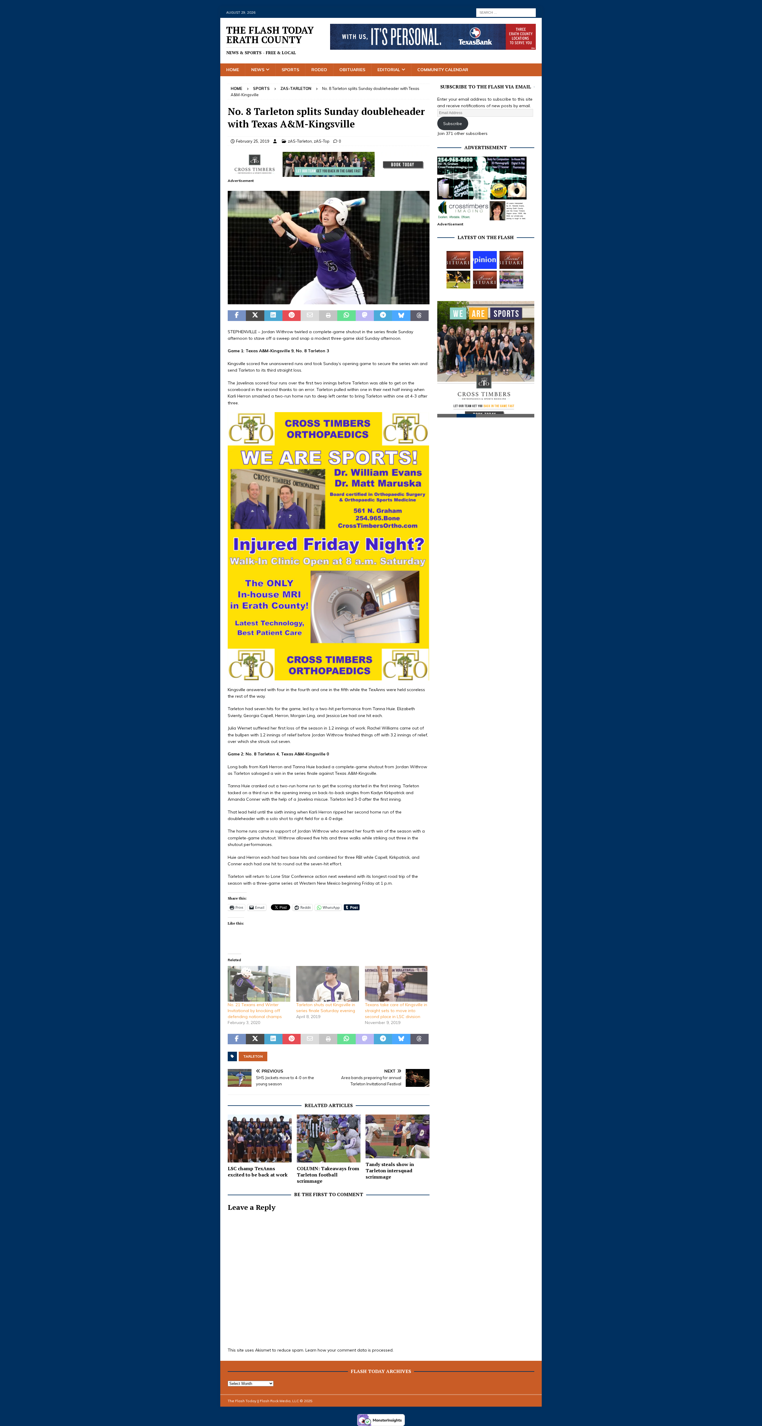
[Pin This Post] (291, 315)
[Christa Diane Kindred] (458, 260)
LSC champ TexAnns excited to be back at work (258, 1171)
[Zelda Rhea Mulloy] (511, 260)
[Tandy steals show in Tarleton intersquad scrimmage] (398, 1136)
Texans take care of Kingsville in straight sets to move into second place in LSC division (396, 1010)
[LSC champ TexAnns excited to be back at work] (260, 1138)
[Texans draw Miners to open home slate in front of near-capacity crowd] (458, 280)
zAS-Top (322, 141)
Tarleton (253, 1056)
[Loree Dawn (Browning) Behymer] (485, 280)
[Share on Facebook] (237, 315)
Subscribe (452, 123)
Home (232, 69)
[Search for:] (506, 12)
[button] (329, 247)
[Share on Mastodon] (365, 315)
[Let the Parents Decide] (485, 260)
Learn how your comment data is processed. (349, 1350)
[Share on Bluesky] (401, 315)
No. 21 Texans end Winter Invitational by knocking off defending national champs (255, 1010)
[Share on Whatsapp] (346, 315)
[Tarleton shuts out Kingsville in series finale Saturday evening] (327, 984)
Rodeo (319, 69)
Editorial (388, 69)
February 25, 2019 (252, 141)
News (257, 69)
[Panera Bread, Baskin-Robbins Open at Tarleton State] (511, 280)
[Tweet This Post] (255, 315)
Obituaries (352, 69)
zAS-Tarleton (300, 141)
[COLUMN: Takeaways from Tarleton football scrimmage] (329, 1138)
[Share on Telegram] (383, 315)
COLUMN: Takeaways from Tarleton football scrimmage (328, 1174)
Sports (290, 69)
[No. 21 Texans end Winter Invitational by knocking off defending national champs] (259, 984)
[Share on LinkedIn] (273, 315)
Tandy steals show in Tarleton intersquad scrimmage (390, 1170)
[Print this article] (328, 315)
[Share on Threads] (419, 315)
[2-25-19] (329, 301)
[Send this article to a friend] (310, 315)
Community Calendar (442, 69)
